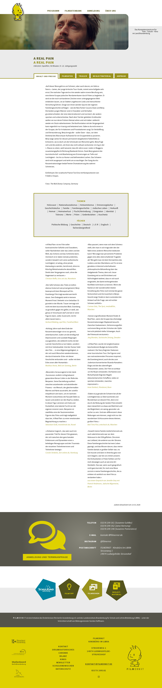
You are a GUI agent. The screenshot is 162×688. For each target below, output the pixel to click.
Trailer (83, 76)
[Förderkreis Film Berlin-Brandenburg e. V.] (19, 641)
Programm (53, 10)
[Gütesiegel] (69, 589)
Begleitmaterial (102, 76)
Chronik (63, 652)
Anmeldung (93, 10)
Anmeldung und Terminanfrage (47, 557)
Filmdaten (67, 76)
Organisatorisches (63, 649)
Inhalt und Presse (46, 76)
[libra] (19, 652)
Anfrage (121, 76)
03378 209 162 (107, 525)
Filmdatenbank (73, 10)
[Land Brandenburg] (19, 673)
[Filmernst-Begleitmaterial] (116, 589)
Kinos (63, 659)
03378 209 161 (107, 522)
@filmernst (105, 541)
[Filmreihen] (93, 589)
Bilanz (63, 656)
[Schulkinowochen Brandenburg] (45, 589)
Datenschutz (63, 669)
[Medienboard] (19, 663)
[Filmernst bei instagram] (99, 677)
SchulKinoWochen (63, 665)
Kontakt (63, 646)
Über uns (110, 10)
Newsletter (63, 662)
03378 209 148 (107, 528)
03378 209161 (98, 670)
